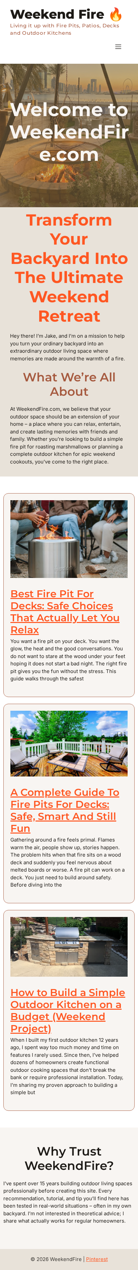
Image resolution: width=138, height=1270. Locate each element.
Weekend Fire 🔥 (67, 14)
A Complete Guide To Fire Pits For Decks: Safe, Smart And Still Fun (64, 810)
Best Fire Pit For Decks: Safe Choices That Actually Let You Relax (65, 612)
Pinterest (97, 1259)
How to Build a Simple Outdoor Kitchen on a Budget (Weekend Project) (67, 1010)
